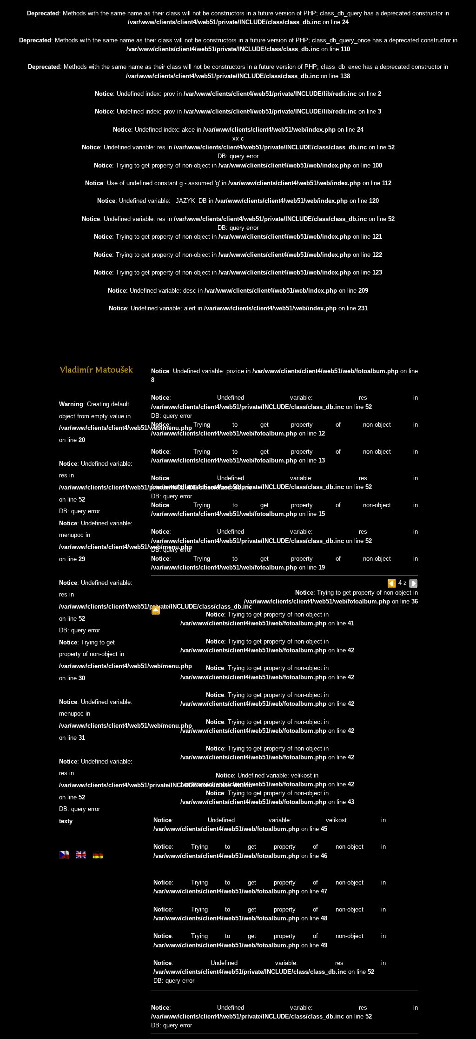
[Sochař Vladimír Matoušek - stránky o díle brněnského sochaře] (96, 372)
